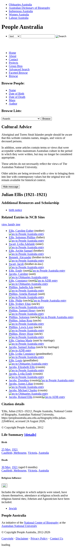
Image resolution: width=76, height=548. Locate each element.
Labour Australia (18, 17)
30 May (5, 467)
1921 (15, 449)
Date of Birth (16, 93)
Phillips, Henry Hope (21, 333)
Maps (12, 100)
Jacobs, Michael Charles (23, 390)
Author (13, 103)
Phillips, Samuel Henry (22, 310)
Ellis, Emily (16, 270)
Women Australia (19, 14)
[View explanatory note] (4, 486)
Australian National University (19, 525)
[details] (30, 435)
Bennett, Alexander (20, 257)
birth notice (15, 210)
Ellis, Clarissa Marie (20, 340)
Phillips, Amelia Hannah (23, 293)
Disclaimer (22, 538)
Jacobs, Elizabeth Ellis (22, 367)
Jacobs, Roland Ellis (20, 397)
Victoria (32, 452)
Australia (43, 452)
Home (12, 52)
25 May (5, 449)
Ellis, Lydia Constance (22, 353)
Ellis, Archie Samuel (21, 250)
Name (12, 90)
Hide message (10, 186)
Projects (13, 62)
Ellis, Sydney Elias (20, 303)
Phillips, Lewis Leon (21, 327)
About (12, 56)
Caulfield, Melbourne (13, 452)
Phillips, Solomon (19, 317)
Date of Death (17, 96)
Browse (13, 76)
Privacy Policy (39, 538)
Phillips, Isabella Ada (21, 287)
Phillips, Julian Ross (20, 320)
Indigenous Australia (21, 11)
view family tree (10, 224)
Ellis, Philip (15, 300)
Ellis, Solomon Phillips (22, 237)
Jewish (13, 508)
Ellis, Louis (15, 360)
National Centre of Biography (41, 522)
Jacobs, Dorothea (19, 380)
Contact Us (56, 538)
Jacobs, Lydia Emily (20, 373)
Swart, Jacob (16, 264)
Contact (13, 59)
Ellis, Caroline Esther (21, 230)
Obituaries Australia (20, 4)
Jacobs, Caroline (18, 273)
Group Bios (16, 66)
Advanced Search (19, 69)
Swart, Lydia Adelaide (22, 244)
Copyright (7, 538)
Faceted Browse (18, 72)
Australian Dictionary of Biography (29, 7)
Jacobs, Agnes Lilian (21, 383)
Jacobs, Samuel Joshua (22, 347)
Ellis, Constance (18, 280)
